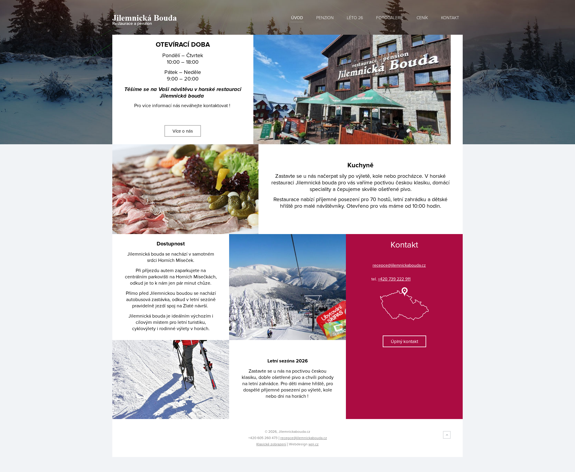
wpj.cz (313, 444)
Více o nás (182, 131)
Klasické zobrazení (271, 444)
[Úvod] (168, 20)
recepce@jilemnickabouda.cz (303, 438)
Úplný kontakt (404, 341)
